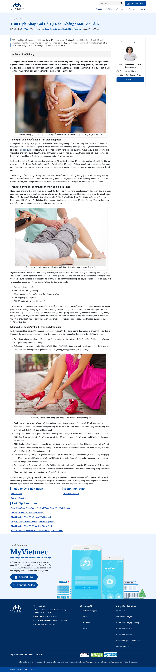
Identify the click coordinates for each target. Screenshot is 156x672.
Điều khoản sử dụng (124, 617)
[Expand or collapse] (107, 54)
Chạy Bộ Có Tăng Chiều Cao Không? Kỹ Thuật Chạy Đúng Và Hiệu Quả (40, 508)
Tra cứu (132, 9)
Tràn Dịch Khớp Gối (71, 494)
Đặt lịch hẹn (137, 3)
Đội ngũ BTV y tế (122, 646)
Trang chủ (14, 19)
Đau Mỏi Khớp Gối (18, 498)
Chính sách (120, 611)
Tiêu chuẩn (86, 623)
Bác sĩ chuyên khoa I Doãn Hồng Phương (63, 29)
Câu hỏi (23, 19)
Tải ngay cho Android (25, 585)
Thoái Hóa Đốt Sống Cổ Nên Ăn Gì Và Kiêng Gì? (31, 517)
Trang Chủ (100, 9)
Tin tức (84, 629)
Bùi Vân (24, 29)
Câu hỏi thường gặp (89, 611)
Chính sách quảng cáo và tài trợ (128, 640)
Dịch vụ (84, 617)
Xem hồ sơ (130, 80)
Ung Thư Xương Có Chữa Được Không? (27, 513)
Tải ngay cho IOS (25, 577)
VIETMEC (17, 6)
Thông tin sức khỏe (115, 9)
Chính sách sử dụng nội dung (127, 623)
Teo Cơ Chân (16, 494)
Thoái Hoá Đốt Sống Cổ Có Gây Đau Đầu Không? (31, 526)
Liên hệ (143, 9)
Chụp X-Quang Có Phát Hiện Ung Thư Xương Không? (33, 522)
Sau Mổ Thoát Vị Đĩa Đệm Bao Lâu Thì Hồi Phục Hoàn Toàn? (37, 530)
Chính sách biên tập (124, 635)
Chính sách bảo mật (124, 629)
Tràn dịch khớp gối (26, 150)
